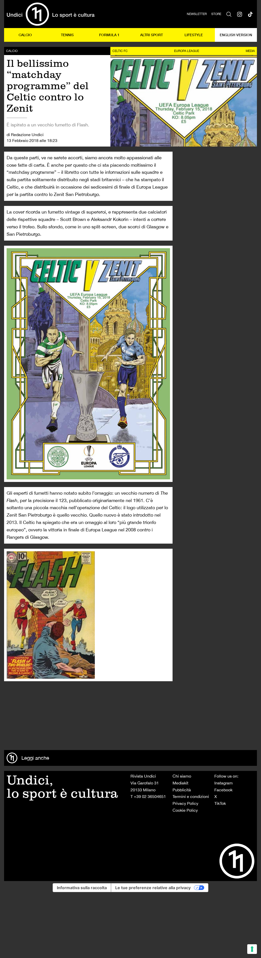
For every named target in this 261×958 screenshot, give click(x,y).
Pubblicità (182, 790)
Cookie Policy (185, 810)
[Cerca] (229, 14)
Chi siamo (182, 776)
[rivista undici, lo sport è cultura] (51, 14)
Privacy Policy (185, 803)
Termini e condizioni (191, 796)
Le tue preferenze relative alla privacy (153, 887)
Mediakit (180, 783)
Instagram (223, 783)
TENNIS (67, 35)
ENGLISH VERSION (236, 35)
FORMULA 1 (109, 35)
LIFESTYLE (194, 35)
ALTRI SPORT (151, 35)
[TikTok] (250, 14)
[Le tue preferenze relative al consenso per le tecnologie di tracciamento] (252, 949)
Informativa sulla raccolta (82, 887)
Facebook (223, 790)
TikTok (220, 803)
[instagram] (240, 14)
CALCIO (25, 35)
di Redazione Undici (25, 134)
